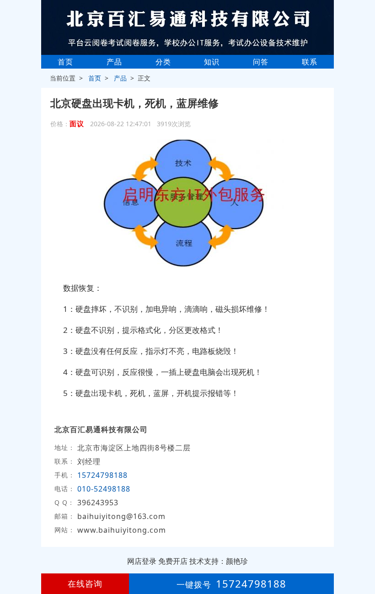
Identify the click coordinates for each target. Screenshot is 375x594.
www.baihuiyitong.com (121, 530)
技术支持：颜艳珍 (218, 561)
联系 (309, 62)
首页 (65, 62)
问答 (260, 62)
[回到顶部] (363, 559)
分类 (163, 62)
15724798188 (102, 475)
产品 (114, 62)
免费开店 (173, 561)
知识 (212, 62)
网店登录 (141, 561)
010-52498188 (103, 489)
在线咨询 (85, 583)
